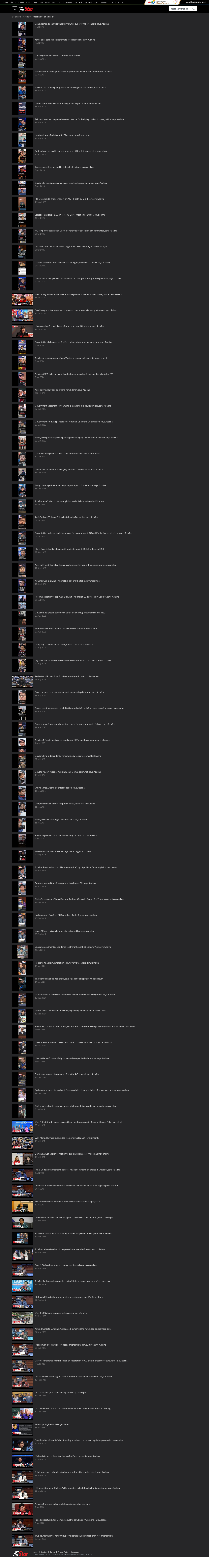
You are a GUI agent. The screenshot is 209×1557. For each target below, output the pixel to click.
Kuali (96, 2)
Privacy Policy (63, 1552)
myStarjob (88, 2)
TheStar (13, 2)
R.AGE (28, 2)
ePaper (5, 2)
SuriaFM (112, 2)
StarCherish (56, 2)
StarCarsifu (67, 2)
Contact (44, 1552)
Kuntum (104, 2)
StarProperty (45, 2)
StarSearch (78, 2)
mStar (35, 2)
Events (21, 2)
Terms (52, 1552)
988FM (120, 2)
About (36, 1552)
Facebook (75, 1552)
